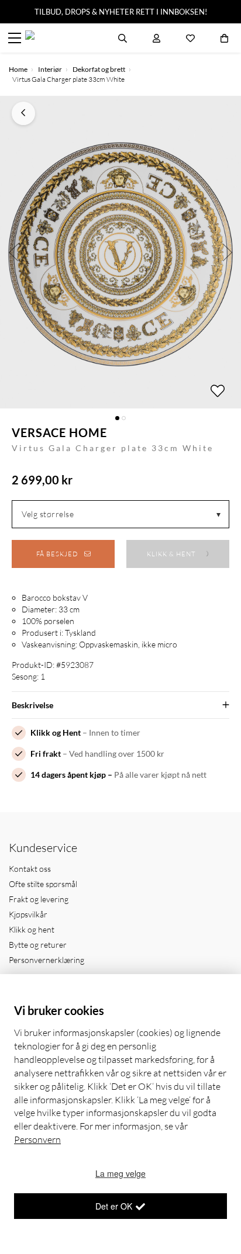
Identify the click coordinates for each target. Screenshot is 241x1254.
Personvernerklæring (46, 960)
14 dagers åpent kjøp (68, 775)
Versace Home (59, 432)
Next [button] (228, 252)
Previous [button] (13, 252)
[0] (224, 38)
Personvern (37, 1139)
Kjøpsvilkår (28, 914)
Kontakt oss (30, 869)
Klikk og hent (31, 929)
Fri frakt (45, 753)
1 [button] (117, 418)
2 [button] (124, 418)
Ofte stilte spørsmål (43, 884)
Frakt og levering (38, 899)
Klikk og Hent (55, 732)
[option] (120, 252)
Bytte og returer (38, 945)
